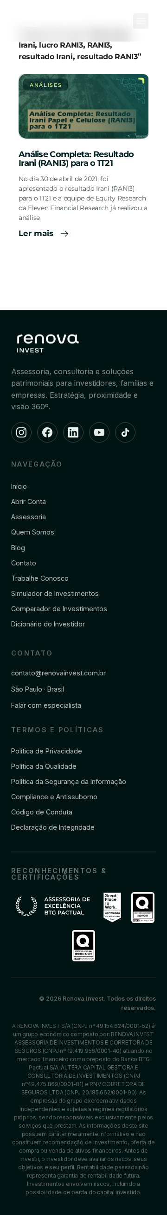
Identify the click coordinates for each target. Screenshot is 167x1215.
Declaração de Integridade (53, 827)
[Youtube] (99, 432)
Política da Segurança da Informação (68, 781)
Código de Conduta (41, 812)
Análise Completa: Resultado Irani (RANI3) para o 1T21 (76, 159)
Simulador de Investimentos (55, 593)
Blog (18, 548)
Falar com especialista (46, 705)
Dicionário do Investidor (48, 624)
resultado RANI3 (107, 56)
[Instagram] (21, 432)
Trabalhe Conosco (40, 578)
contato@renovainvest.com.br (58, 673)
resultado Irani (46, 56)
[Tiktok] (125, 432)
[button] (140, 21)
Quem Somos (32, 532)
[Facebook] (47, 432)
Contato (23, 563)
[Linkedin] (73, 432)
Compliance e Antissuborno (54, 797)
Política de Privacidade (46, 751)
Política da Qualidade (44, 766)
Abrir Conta (28, 501)
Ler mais (37, 233)
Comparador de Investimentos (59, 609)
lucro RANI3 (61, 45)
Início (19, 486)
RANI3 (98, 45)
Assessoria (28, 517)
